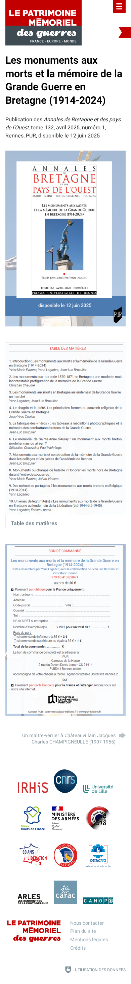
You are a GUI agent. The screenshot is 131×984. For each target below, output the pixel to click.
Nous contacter (87, 923)
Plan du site (83, 931)
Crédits (78, 948)
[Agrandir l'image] (65, 238)
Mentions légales (89, 939)
